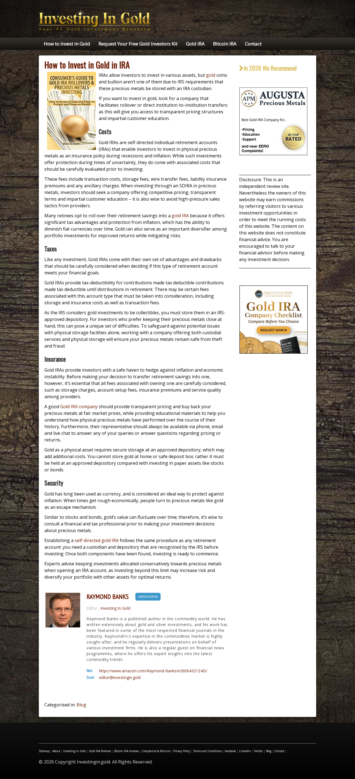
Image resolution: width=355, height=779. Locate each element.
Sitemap (44, 751)
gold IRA (180, 216)
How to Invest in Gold (67, 43)
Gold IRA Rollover (100, 751)
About (56, 751)
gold (210, 75)
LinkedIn (245, 751)
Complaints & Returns (156, 751)
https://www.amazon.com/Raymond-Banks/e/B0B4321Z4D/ (153, 671)
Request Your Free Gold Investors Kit (138, 43)
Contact (253, 43)
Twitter (258, 751)
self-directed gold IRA (97, 540)
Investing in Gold (74, 751)
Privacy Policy (181, 751)
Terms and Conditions (207, 751)
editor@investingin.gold (120, 678)
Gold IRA (195, 43)
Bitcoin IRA (225, 43)
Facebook (230, 751)
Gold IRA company (79, 406)
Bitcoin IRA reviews (126, 751)
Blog (81, 705)
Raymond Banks (108, 596)
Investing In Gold (115, 608)
